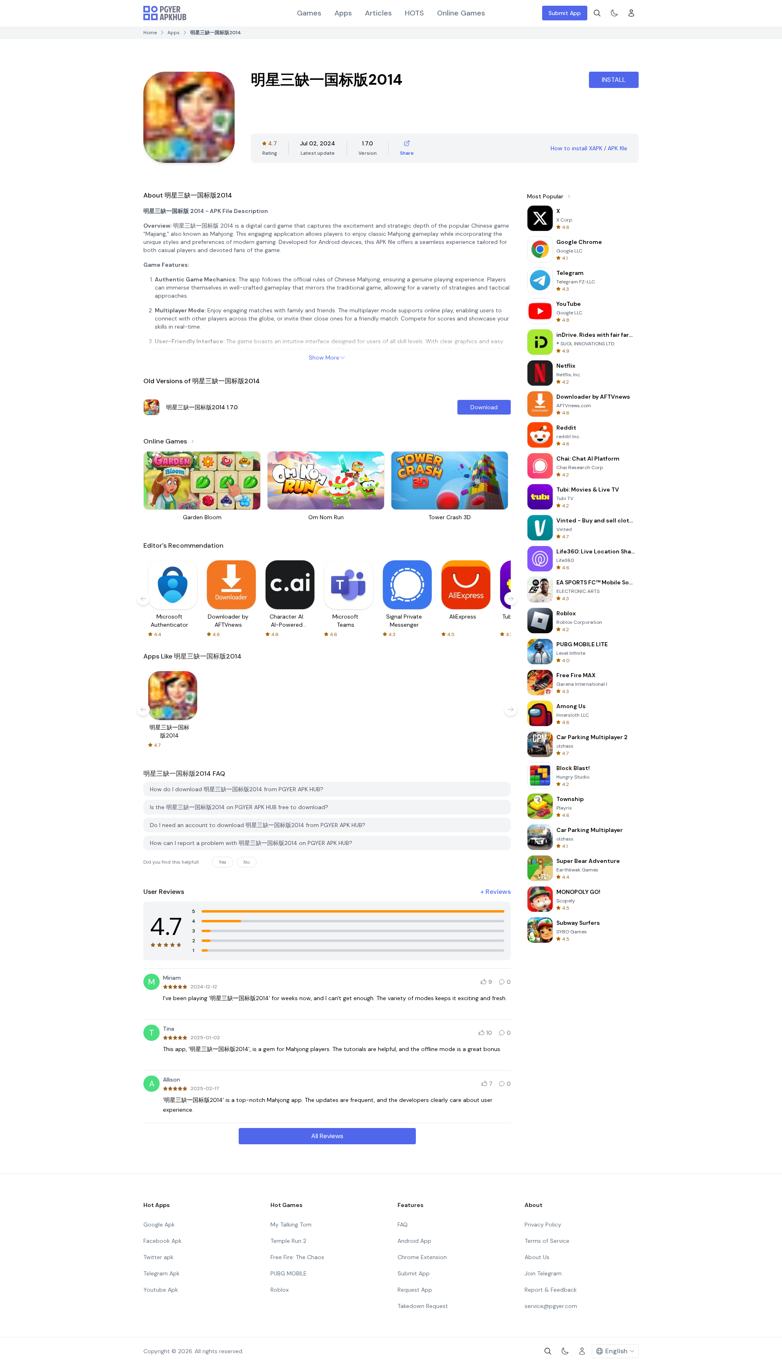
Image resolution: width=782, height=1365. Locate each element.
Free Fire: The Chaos (297, 1257)
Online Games (461, 13)
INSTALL (614, 79)
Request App (415, 1289)
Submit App (565, 13)
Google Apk (159, 1224)
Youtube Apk (160, 1289)
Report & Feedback (551, 1289)
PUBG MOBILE (288, 1273)
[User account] (631, 13)
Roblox (279, 1289)
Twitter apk (158, 1257)
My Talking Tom (291, 1224)
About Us (537, 1257)
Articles (378, 13)
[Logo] (165, 13)
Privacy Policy (543, 1224)
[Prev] (143, 598)
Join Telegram (543, 1273)
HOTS (414, 13)
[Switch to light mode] (614, 13)
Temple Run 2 (288, 1240)
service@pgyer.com (551, 1306)
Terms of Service (547, 1240)
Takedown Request (423, 1306)
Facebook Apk (162, 1240)
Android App (414, 1240)
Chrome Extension (422, 1257)
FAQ (403, 1224)
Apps (343, 13)
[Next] (510, 598)
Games (309, 13)
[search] (597, 13)
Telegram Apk (161, 1273)
